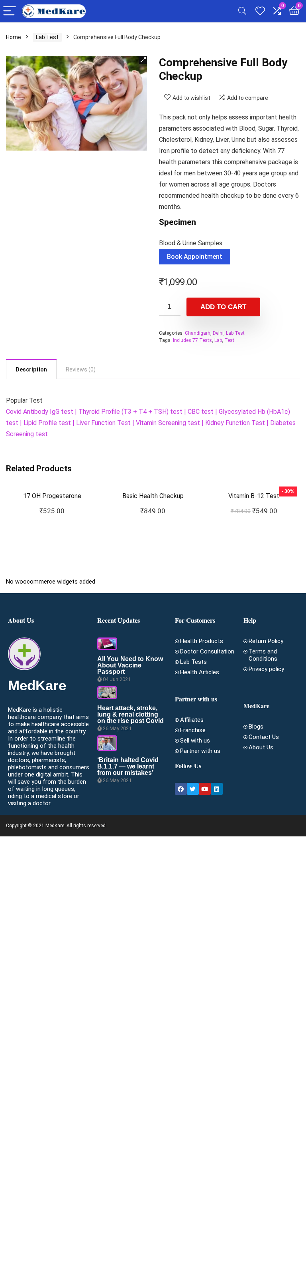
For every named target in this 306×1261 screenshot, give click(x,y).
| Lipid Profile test (44, 423)
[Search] (242, 11)
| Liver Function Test (101, 423)
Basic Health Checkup (153, 496)
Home (13, 37)
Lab (218, 340)
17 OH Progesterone (52, 496)
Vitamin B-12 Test (253, 496)
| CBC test (198, 411)
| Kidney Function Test (232, 423)
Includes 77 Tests (192, 340)
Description (31, 369)
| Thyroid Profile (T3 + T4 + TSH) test (127, 411)
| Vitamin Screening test (165, 423)
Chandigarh (197, 333)
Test (229, 340)
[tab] (31, 369)
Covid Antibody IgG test (39, 411)
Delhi (218, 333)
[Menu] (9, 11)
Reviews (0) (81, 369)
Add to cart (223, 307)
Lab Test (47, 37)
